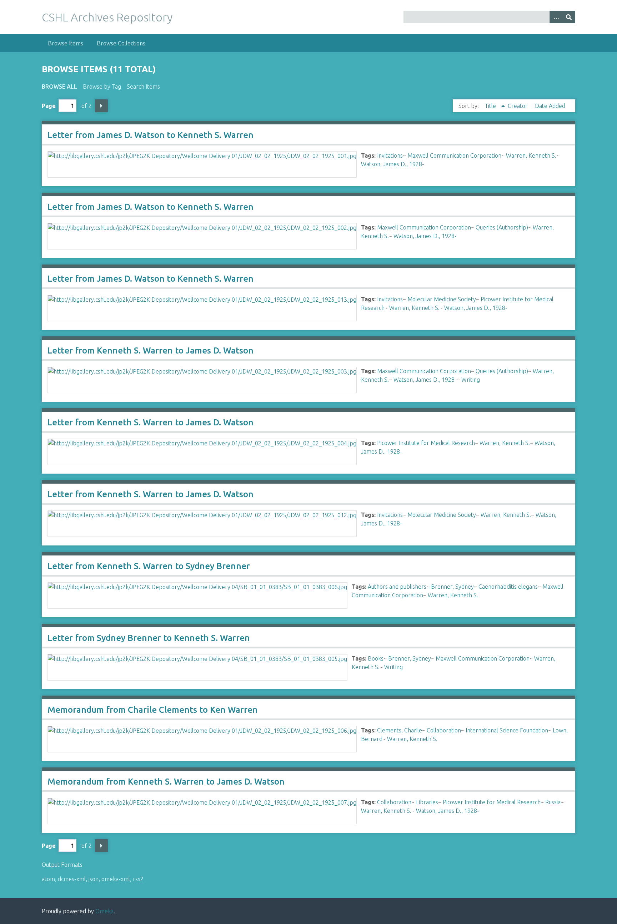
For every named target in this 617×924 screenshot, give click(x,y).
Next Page (101, 105)
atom (48, 879)
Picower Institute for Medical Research (426, 443)
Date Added (550, 106)
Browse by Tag (102, 86)
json (94, 879)
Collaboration (444, 730)
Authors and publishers (397, 586)
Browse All (59, 86)
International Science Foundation (507, 730)
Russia (553, 802)
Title (491, 106)
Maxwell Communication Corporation (454, 155)
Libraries (427, 802)
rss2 (138, 879)
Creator (518, 106)
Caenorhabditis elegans (508, 586)
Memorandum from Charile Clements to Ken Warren (152, 710)
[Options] (556, 17)
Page (49, 106)
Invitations (390, 155)
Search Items (143, 86)
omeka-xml (115, 879)
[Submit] (568, 17)
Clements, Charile (399, 730)
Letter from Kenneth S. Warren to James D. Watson (150, 350)
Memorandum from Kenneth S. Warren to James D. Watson (166, 781)
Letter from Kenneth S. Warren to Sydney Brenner (148, 566)
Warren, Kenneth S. (531, 155)
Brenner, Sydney (452, 586)
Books (375, 658)
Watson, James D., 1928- (392, 164)
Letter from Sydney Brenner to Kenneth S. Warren (148, 638)
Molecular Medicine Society (441, 299)
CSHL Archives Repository (107, 17)
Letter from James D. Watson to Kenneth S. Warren (150, 135)
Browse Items (65, 43)
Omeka (104, 911)
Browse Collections (121, 43)
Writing (470, 379)
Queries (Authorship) (502, 227)
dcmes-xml (72, 879)
